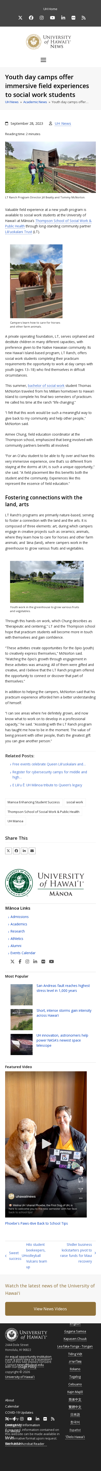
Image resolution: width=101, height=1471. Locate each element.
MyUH (9, 1437)
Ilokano (75, 1369)
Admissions (20, 916)
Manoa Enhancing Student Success (34, 802)
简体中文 (75, 1399)
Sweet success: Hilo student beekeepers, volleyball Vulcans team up (26, 1255)
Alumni (16, 945)
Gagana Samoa (75, 1331)
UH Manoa (15, 821)
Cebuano (75, 1384)
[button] (50, 60)
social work (74, 802)
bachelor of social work (46, 385)
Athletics (17, 938)
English (75, 1324)
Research (18, 931)
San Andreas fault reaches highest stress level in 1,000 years (63, 988)
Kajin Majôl (75, 1392)
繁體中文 (75, 1407)
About (9, 1400)
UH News (63, 123)
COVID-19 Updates (19, 1412)
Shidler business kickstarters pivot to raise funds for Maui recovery (73, 1253)
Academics (19, 924)
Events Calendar (23, 952)
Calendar (12, 1406)
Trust (18, 231)
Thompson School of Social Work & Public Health (43, 811)
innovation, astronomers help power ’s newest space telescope (62, 1040)
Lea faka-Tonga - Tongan (75, 1346)
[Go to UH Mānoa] (50, 895)
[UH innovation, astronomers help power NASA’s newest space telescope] (22, 1044)
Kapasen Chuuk (75, 1339)
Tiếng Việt (75, 1354)
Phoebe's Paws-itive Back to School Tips (36, 1223)
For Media (12, 1431)
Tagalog (75, 1377)
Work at (13, 1443)
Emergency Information (22, 1425)
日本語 (75, 1414)
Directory (12, 1418)
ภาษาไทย (75, 1362)
